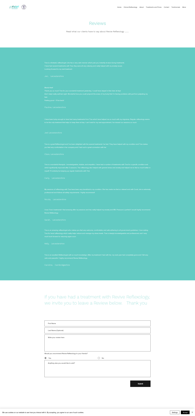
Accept (185, 412)
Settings (175, 412)
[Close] (192, 412)
